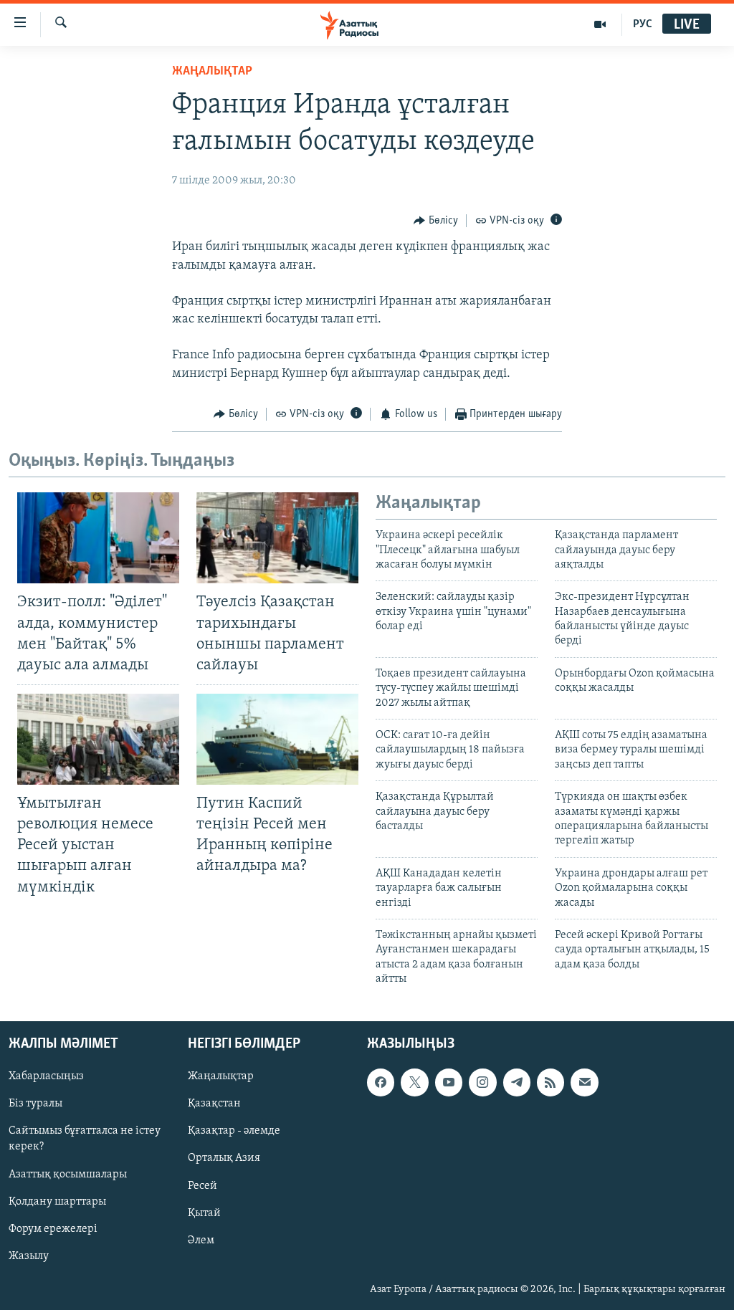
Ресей (202, 1185)
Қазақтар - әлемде (234, 1131)
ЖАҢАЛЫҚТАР (212, 71)
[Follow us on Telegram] (516, 1082)
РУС (642, 24)
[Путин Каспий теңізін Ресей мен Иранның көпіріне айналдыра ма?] (277, 739)
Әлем (201, 1240)
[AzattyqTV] (600, 24)
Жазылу (29, 1255)
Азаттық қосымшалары (68, 1174)
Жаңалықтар (221, 1076)
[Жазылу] (584, 1082)
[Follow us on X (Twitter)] (414, 1082)
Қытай (204, 1212)
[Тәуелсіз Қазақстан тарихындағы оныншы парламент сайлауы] (277, 537)
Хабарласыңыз (46, 1076)
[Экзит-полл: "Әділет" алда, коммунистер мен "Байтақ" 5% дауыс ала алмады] (98, 537)
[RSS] (550, 1082)
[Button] (436, 220)
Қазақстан (214, 1103)
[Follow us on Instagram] (482, 1082)
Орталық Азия (224, 1158)
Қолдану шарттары (57, 1201)
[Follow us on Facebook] (380, 1082)
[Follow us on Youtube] (448, 1082)
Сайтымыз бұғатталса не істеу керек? (85, 1138)
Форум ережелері (53, 1228)
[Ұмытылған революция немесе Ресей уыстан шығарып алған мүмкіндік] (98, 739)
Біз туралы (35, 1103)
